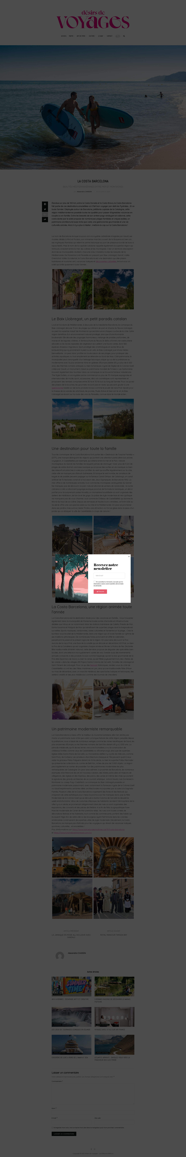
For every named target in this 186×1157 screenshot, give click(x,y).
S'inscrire (101, 591)
